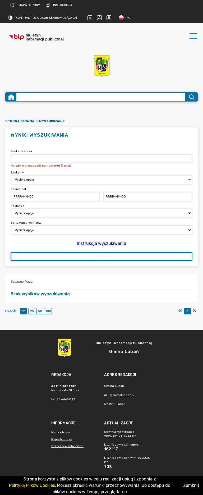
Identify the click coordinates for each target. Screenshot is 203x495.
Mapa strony (29, 5)
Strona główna (19, 121)
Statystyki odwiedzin (67, 446)
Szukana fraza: (22, 281)
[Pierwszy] (180, 311)
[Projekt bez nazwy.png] (101, 65)
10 (23, 311)
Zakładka (17, 206)
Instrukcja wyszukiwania (101, 243)
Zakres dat (18, 189)
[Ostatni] (194, 311)
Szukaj (101, 256)
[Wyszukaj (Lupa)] (191, 97)
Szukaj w (17, 172)
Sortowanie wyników (26, 222)
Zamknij (191, 485)
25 (32, 311)
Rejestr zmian (61, 439)
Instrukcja (62, 5)
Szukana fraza (21, 151)
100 (48, 311)
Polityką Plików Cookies (32, 485)
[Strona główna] (11, 97)
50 (40, 311)
